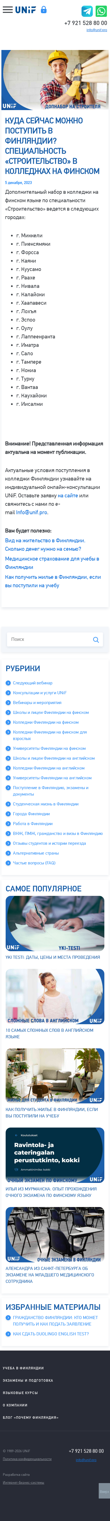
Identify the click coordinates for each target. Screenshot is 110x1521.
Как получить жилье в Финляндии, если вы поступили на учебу (52, 1113)
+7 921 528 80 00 (85, 23)
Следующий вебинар (32, 683)
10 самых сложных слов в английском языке (49, 1034)
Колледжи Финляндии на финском (46, 722)
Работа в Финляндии (32, 823)
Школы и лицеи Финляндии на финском (51, 712)
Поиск (96, 640)
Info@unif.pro (31, 512)
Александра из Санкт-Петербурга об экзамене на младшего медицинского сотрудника (50, 1275)
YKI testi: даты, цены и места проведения (53, 957)
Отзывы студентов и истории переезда (49, 843)
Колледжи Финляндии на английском (49, 768)
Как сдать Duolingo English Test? (51, 1334)
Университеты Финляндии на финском (49, 748)
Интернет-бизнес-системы (23, 1482)
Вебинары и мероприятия (37, 702)
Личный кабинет (43, 10)
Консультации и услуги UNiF (40, 693)
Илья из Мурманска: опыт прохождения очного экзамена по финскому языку (51, 1192)
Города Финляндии (31, 814)
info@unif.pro (97, 30)
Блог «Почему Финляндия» (31, 1417)
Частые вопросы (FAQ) (34, 863)
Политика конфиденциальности (27, 1459)
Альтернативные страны (36, 853)
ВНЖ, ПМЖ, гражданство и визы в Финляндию (58, 833)
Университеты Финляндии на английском (52, 778)
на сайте (68, 495)
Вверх (104, 1492)
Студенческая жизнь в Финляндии (45, 804)
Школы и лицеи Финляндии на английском (54, 758)
